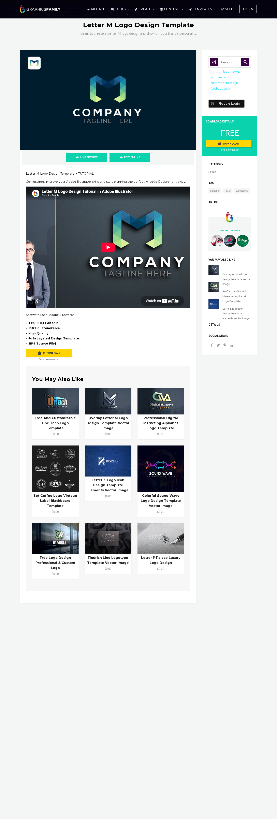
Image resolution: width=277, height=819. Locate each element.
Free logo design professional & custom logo (55, 563)
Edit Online (132, 157)
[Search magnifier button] (245, 62)
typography (242, 190)
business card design (224, 83)
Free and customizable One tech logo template (55, 423)
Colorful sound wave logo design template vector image (161, 501)
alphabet (215, 190)
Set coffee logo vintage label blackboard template (55, 501)
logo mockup (231, 71)
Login (248, 9)
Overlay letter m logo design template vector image (108, 423)
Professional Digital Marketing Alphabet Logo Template (160, 423)
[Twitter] (218, 345)
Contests (172, 9)
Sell (229, 9)
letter (228, 190)
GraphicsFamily (229, 230)
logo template (219, 77)
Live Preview (89, 157)
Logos (212, 171)
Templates (202, 9)
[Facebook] (211, 345)
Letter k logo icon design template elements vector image (108, 485)
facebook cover (220, 88)
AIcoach (98, 9)
